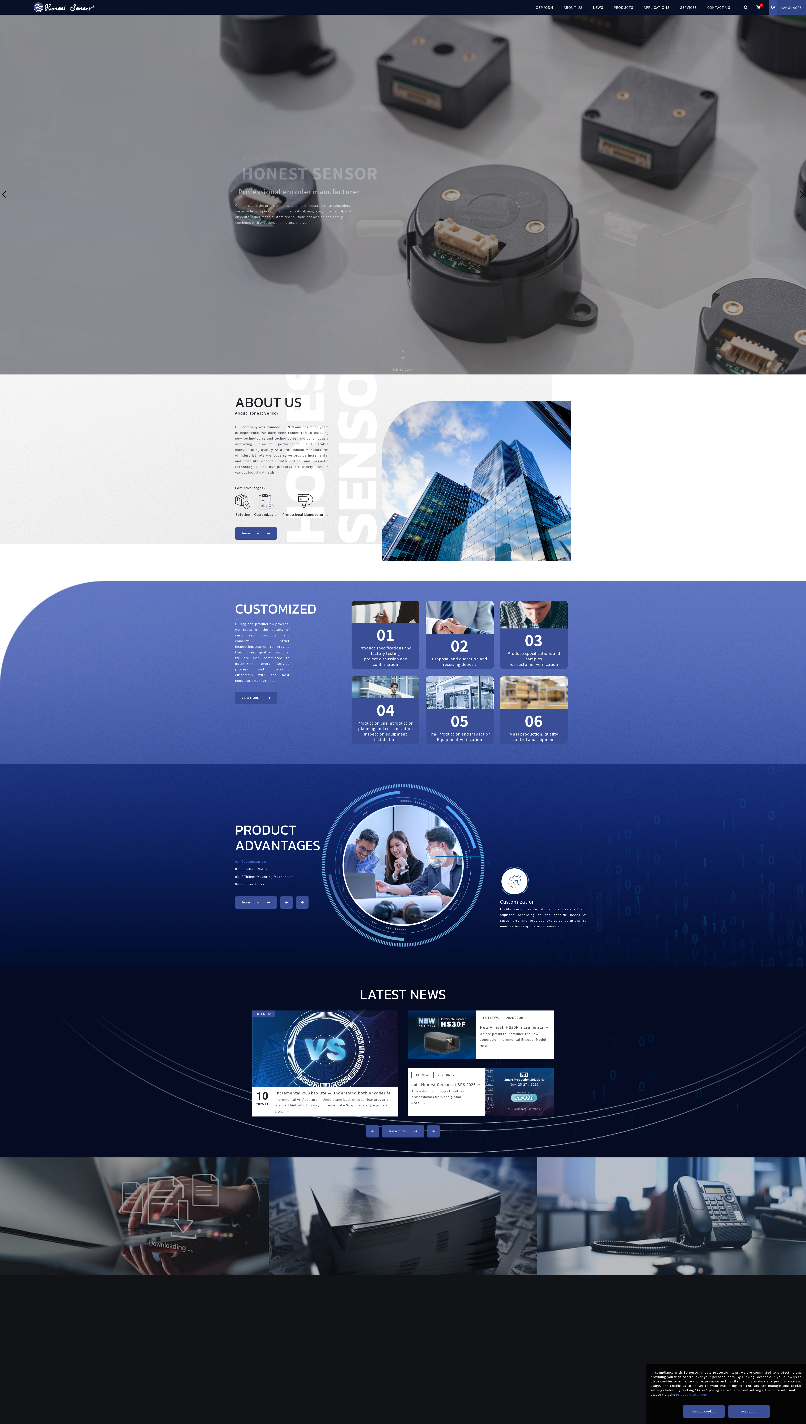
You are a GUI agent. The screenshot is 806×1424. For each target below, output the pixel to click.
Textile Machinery (341, 1372)
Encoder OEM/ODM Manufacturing (297, 1308)
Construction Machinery (346, 1366)
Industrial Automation (345, 1353)
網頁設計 (447, 1422)
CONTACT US (718, 7)
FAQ (400, 1353)
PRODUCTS (623, 7)
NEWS (598, 7)
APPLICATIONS (657, 7)
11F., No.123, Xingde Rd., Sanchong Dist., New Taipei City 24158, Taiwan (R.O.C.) (489, 1403)
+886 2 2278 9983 (315, 1403)
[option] (403, 194)
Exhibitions (435, 1315)
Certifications (367, 1321)
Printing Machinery (342, 1378)
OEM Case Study (282, 1315)
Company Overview (371, 1308)
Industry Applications (344, 1347)
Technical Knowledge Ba (447, 1327)
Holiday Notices (438, 1321)
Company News (438, 1308)
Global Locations (369, 1315)
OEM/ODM (544, 7)
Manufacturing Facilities (375, 1327)
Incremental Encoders (518, 1308)
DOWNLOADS (407, 1347)
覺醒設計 (463, 1422)
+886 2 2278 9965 (259, 1403)
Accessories (510, 1321)
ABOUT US (573, 7)
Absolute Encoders (516, 1315)
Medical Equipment (342, 1359)
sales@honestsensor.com (382, 1401)
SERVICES (688, 7)
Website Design (347, 1422)
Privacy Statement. (692, 1394)
